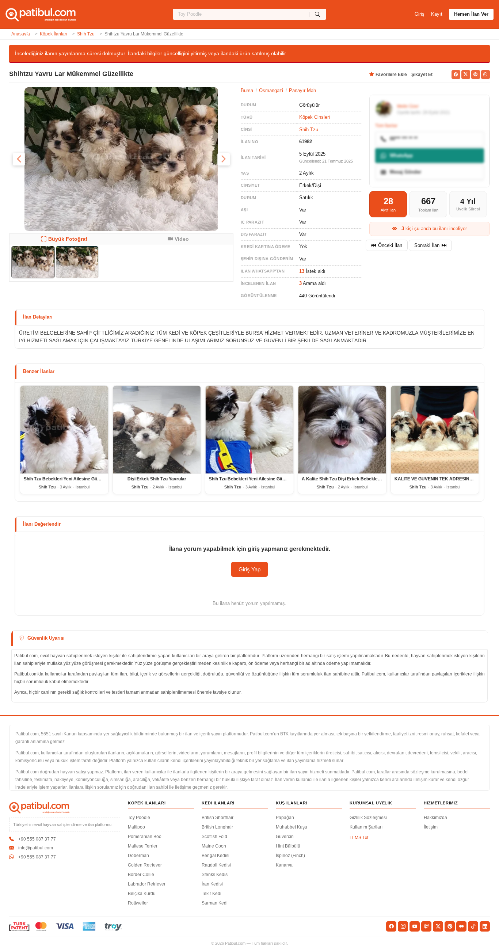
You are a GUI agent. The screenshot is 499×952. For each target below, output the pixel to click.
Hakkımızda (435, 817)
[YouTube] (415, 926)
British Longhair (217, 827)
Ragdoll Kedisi (216, 865)
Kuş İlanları (291, 803)
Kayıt (436, 14)
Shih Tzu (86, 34)
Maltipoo (136, 827)
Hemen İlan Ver (471, 14)
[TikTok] (473, 926)
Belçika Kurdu (142, 893)
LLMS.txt (359, 837)
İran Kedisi (212, 884)
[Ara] (317, 14)
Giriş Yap (249, 569)
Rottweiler (138, 903)
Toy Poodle (139, 817)
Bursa (247, 90)
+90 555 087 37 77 (37, 839)
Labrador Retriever (146, 884)
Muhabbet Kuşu (291, 827)
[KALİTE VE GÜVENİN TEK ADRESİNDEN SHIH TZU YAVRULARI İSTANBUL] (435, 429)
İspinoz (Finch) (290, 855)
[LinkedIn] (485, 926)
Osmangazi (271, 90)
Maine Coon (214, 846)
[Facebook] (391, 926)
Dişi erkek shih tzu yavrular (156, 478)
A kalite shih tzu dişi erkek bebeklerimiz (345, 478)
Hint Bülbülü (288, 846)
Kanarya (284, 865)
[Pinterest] (450, 926)
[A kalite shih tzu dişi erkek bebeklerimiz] (342, 429)
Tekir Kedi (211, 893)
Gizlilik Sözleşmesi (368, 817)
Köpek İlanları (53, 34)
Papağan (285, 817)
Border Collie (141, 874)
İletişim (431, 827)
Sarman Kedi (215, 903)
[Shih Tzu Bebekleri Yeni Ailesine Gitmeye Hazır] (64, 429)
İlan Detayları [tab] (38, 317)
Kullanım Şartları (366, 827)
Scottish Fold (214, 836)
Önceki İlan (390, 245)
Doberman (138, 855)
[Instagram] (403, 926)
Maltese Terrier (142, 846)
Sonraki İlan (426, 245)
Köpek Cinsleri (314, 117)
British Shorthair (217, 817)
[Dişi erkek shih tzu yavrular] (157, 429)
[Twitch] (426, 926)
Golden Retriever (145, 865)
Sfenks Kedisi (215, 874)
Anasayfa (20, 34)
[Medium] (461, 926)
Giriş (419, 14)
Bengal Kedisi (215, 855)
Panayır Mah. (303, 90)
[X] (438, 926)
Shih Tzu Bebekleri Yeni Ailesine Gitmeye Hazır (72, 478)
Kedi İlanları (218, 803)
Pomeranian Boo (144, 836)
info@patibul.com (35, 847)
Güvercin (285, 836)
